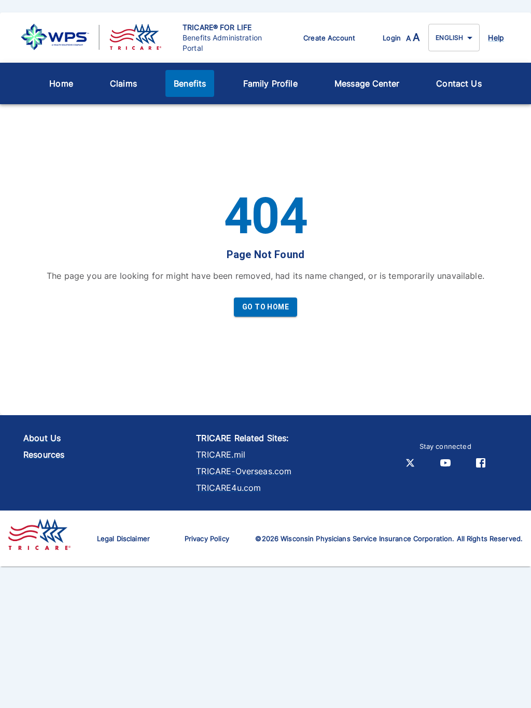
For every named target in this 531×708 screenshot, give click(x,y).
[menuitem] (61, 83)
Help (496, 37)
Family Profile (270, 83)
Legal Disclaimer (123, 538)
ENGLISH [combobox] (449, 37)
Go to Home (265, 307)
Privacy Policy (207, 538)
